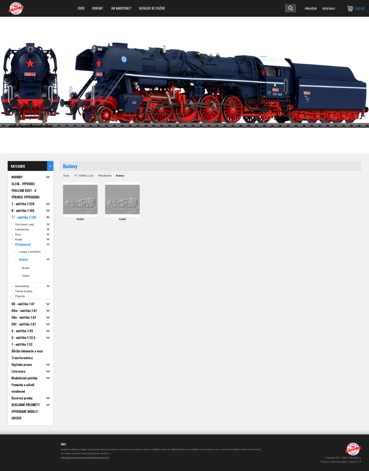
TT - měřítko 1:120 (83, 175)
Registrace (328, 8)
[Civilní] (122, 199)
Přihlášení (311, 8)
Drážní (80, 219)
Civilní (122, 219)
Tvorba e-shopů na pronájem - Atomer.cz (339, 462)
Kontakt (97, 8)
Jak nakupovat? (121, 8)
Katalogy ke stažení (152, 8)
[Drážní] (80, 199)
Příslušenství (104, 175)
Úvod (81, 8)
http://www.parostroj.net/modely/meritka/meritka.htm (85, 457)
